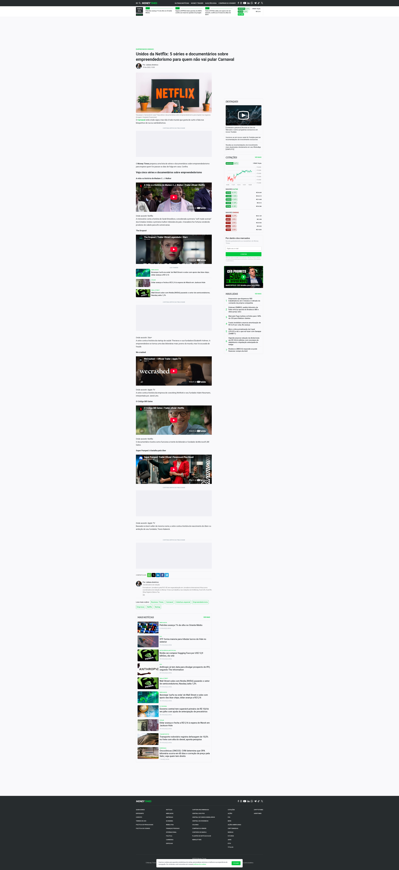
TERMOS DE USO (141, 821)
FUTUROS (231, 836)
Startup (157, 607)
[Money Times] (149, 3)
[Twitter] (262, 3)
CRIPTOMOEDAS (233, 828)
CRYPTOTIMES (258, 809)
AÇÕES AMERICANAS (234, 824)
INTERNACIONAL (171, 832)
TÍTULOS (230, 847)
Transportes (164, 734)
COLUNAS (195, 824)
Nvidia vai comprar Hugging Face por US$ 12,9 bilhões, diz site (181, 654)
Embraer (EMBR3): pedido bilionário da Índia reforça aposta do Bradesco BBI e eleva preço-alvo (243, 309)
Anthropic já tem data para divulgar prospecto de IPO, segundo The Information (185, 668)
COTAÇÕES (231, 809)
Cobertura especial (183, 602)
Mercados (155, 269)
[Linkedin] (248, 3)
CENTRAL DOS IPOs (198, 813)
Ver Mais (206, 617)
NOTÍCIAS (169, 809)
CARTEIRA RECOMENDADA (200, 809)
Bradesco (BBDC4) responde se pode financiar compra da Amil (242, 350)
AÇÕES (230, 813)
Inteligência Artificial (168, 650)
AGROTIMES (257, 813)
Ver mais (258, 294)
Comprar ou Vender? (227, 3)
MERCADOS (169, 813)
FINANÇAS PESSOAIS (172, 828)
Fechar (236, 863)
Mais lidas (232, 293)
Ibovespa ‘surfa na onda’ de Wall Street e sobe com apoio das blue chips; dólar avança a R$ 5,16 (180, 273)
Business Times (157, 602)
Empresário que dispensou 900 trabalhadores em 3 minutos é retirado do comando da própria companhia (244, 301)
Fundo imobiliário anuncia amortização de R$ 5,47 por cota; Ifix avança (244, 324)
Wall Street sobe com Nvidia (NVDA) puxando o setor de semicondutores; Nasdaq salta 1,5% (180, 294)
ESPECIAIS (169, 843)
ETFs (229, 843)
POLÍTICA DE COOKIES (143, 828)
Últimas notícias (182, 3)
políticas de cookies (199, 864)
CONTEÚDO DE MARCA (199, 832)
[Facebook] (238, 3)
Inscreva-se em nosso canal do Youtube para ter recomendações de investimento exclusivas (243, 138)
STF (161, 636)
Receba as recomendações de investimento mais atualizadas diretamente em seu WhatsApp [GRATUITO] (243, 147)
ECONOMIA (169, 821)
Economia (163, 706)
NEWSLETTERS (196, 839)
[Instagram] (241, 3)
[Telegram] (255, 3)
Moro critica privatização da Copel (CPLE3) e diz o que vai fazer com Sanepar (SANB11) (244, 331)
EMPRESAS (169, 817)
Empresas (140, 607)
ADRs (229, 839)
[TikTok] (259, 801)
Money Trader (197, 3)
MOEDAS (230, 832)
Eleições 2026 (210, 3)
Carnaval (141, 120)
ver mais (139, 14)
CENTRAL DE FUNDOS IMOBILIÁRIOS (203, 817)
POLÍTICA (169, 836)
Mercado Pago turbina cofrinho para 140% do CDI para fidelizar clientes (244, 317)
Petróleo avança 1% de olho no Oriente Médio (181, 625)
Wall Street (155, 290)
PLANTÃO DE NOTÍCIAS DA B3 (201, 836)
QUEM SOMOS (140, 809)
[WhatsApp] (252, 3)
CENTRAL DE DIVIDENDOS (200, 821)
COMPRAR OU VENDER (199, 828)
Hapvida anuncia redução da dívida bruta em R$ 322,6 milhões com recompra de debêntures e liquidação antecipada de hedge (243, 341)
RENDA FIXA (170, 824)
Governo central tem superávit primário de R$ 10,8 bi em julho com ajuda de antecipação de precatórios (184, 710)
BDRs (229, 821)
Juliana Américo (152, 65)
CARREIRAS (169, 839)
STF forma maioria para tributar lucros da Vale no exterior (183, 640)
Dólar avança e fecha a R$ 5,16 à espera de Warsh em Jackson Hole (178, 282)
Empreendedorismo (145, 49)
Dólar (153, 280)
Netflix (149, 607)
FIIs (229, 817)
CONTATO (139, 817)
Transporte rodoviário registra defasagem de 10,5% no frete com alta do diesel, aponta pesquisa (184, 738)
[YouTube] (244, 3)
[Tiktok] (259, 3)
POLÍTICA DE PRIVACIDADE (144, 824)
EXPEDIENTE (140, 813)
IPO (161, 664)
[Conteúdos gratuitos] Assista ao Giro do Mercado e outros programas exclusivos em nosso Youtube (242, 130)
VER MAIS (258, 157)
